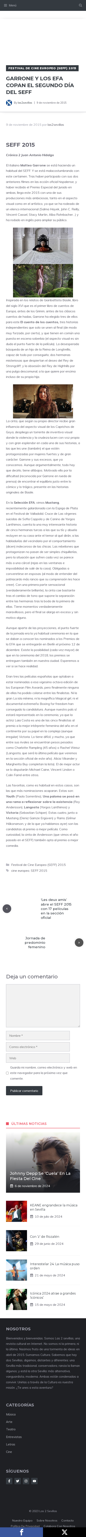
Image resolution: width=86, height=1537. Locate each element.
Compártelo (21, 1532)
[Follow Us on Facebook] (9, 1481)
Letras (10, 1444)
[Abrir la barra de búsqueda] (80, 5)
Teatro (11, 1429)
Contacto (67, 1520)
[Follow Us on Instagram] (26, 1481)
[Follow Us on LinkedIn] (34, 1481)
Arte (9, 1422)
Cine (9, 1452)
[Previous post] (7, 908)
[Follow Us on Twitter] (17, 1481)
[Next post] (79, 942)
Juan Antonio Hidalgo (37, 155)
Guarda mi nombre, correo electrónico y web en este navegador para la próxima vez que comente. (43, 1072)
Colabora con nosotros (59, 1526)
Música (11, 1414)
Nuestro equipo (22, 1520)
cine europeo (20, 871)
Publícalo (64, 1532)
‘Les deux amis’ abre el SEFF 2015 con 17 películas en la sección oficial (56, 908)
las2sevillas (25, 102)
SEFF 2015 (39, 871)
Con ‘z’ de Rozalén (44, 1237)
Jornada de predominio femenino (35, 942)
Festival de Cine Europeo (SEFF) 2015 (42, 68)
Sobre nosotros (47, 1520)
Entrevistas (14, 1437)
